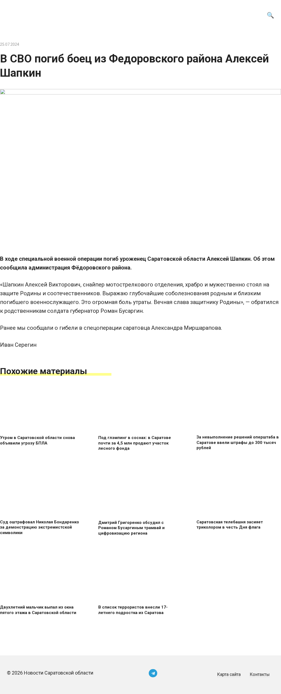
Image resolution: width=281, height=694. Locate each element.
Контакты (260, 674)
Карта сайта (229, 674)
